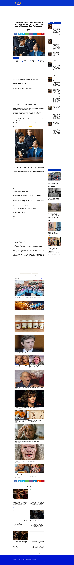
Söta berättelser (22, 553)
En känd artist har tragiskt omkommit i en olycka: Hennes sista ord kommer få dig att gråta (54, 184)
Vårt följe (40, 553)
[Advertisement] (37, 14)
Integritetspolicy (15, 559)
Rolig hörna (16, 58)
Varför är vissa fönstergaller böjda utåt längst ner (53, 234)
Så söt (30, 273)
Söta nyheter (16, 553)
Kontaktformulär (28, 559)
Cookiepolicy (21, 559)
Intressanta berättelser (24, 273)
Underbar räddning (35, 273)
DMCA (24, 559)
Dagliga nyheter (29, 553)
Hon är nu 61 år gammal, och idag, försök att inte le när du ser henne (54, 200)
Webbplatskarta (33, 559)
